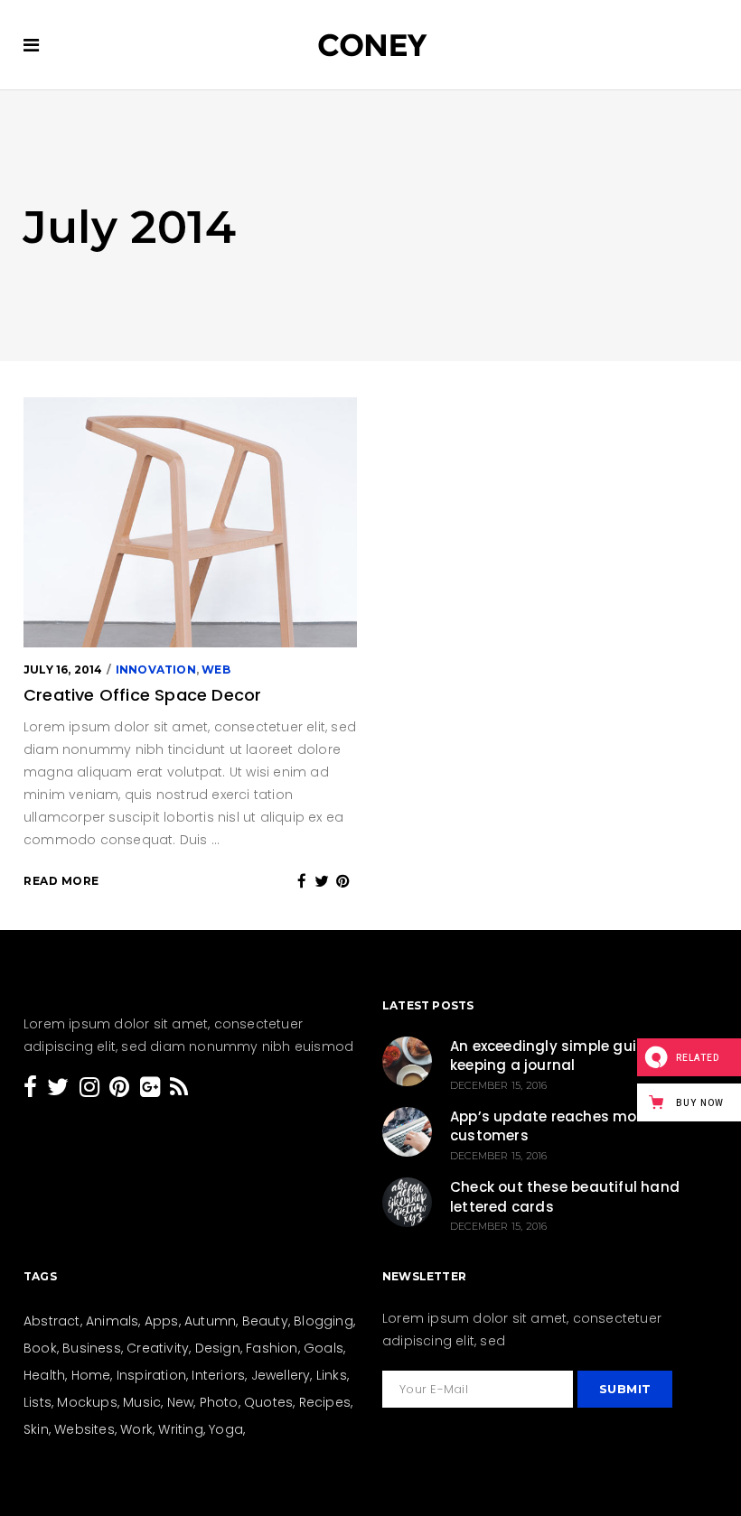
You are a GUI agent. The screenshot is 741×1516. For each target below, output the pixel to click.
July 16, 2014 (63, 669)
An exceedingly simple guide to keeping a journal (562, 1056)
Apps (162, 1321)
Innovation (156, 669)
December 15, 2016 (498, 1085)
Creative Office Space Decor (142, 695)
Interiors (218, 1375)
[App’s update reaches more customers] (407, 1132)
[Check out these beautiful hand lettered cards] (407, 1202)
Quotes (268, 1402)
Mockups (87, 1402)
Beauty (265, 1321)
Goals (323, 1348)
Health (44, 1375)
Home (91, 1375)
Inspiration (151, 1375)
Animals (112, 1321)
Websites (84, 1429)
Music (142, 1402)
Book (40, 1348)
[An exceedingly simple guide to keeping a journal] (407, 1061)
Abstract (51, 1321)
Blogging (323, 1321)
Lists (37, 1402)
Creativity (158, 1348)
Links (331, 1375)
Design (217, 1348)
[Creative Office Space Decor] (190, 522)
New (180, 1402)
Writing (180, 1429)
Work (136, 1429)
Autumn (210, 1321)
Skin (36, 1429)
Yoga (226, 1429)
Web (216, 669)
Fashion (271, 1348)
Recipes (325, 1402)
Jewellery (281, 1375)
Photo (219, 1402)
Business (91, 1348)
